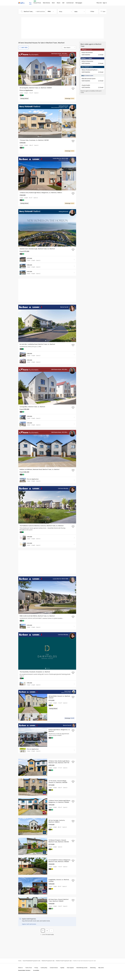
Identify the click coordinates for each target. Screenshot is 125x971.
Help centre (101, 967)
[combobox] (37, 11)
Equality (62, 967)
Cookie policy (44, 967)
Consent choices (54, 967)
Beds (76, 11)
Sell (63, 3)
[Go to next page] (51, 930)
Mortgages (79, 2)
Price (60, 11)
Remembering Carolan (82, 967)
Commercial (69, 3)
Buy (30, 3)
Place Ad (99, 2)
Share (58, 3)
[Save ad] (73, 88)
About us (20, 967)
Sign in (105, 3)
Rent (53, 3)
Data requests (70, 967)
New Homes (46, 3)
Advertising (93, 967)
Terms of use (28, 967)
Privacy (36, 967)
